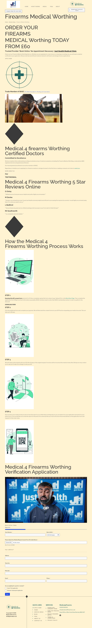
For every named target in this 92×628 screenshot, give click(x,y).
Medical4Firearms (11, 614)
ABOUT (58, 6)
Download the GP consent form (13, 298)
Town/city (7, 563)
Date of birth (50, 532)
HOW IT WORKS (35, 6)
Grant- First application (12, 588)
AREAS (45, 6)
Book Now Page (70, 298)
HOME (26, 6)
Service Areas (12, 22)
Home (6, 22)
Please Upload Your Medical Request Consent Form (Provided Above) (21, 539)
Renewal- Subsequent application (15, 590)
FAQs (51, 6)
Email (6, 578)
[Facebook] (60, 615)
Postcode (7, 570)
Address (7, 555)
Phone (48, 578)
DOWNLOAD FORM (10, 304)
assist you (77, 168)
